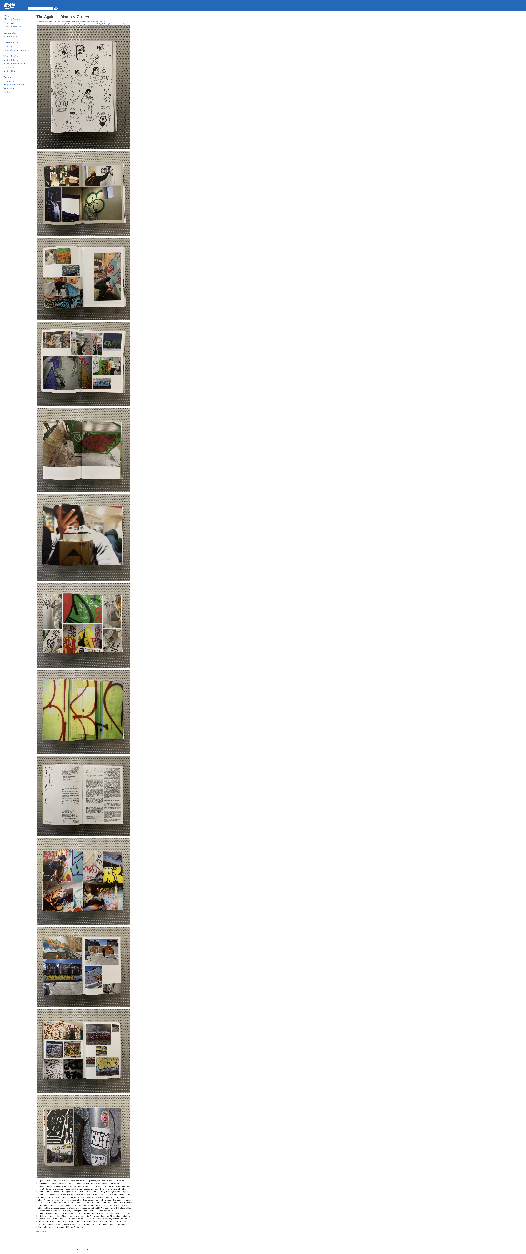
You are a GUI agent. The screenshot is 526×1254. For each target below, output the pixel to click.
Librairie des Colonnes (16, 50)
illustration (75, 21)
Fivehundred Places (14, 63)
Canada (44, 24)
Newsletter (9, 88)
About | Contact (12, 19)
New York (96, 24)
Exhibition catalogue (52, 21)
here (44, 1231)
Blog (6, 15)
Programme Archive (14, 84)
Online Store (10, 32)
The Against (124, 24)
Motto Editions (11, 60)
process (115, 24)
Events (7, 77)
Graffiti (68, 24)
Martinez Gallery (78, 24)
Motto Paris (10, 46)
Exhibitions (9, 81)
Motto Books (10, 56)
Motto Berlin (10, 42)
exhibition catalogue (56, 24)
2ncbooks (8, 67)
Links (6, 92)
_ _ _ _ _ (8, 95)
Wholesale (9, 23)
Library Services (12, 26)
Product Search (11, 36)
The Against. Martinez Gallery (62, 17)
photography (85, 21)
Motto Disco (10, 71)
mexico (89, 24)
